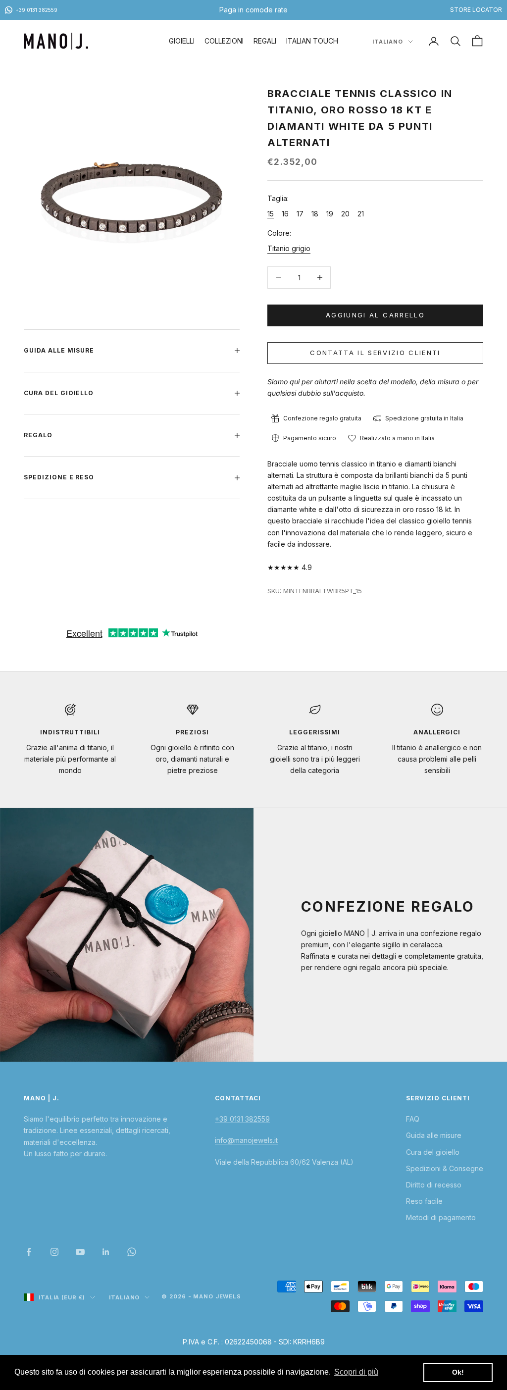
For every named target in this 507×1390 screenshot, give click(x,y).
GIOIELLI (182, 41)
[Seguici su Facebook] (29, 1252)
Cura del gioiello (432, 1152)
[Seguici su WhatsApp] (132, 1252)
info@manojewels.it (246, 1140)
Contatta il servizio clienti (375, 353)
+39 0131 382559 (242, 1119)
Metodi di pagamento (441, 1217)
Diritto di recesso (433, 1185)
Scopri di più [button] (356, 1372)
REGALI (265, 41)
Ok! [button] (458, 1372)
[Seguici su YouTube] (80, 1252)
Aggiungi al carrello (375, 315)
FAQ (412, 1119)
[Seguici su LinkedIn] (106, 1252)
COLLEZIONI (224, 41)
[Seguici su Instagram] (54, 1252)
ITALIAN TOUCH (312, 41)
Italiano (387, 41)
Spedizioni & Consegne (444, 1168)
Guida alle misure (433, 1135)
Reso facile (424, 1201)
